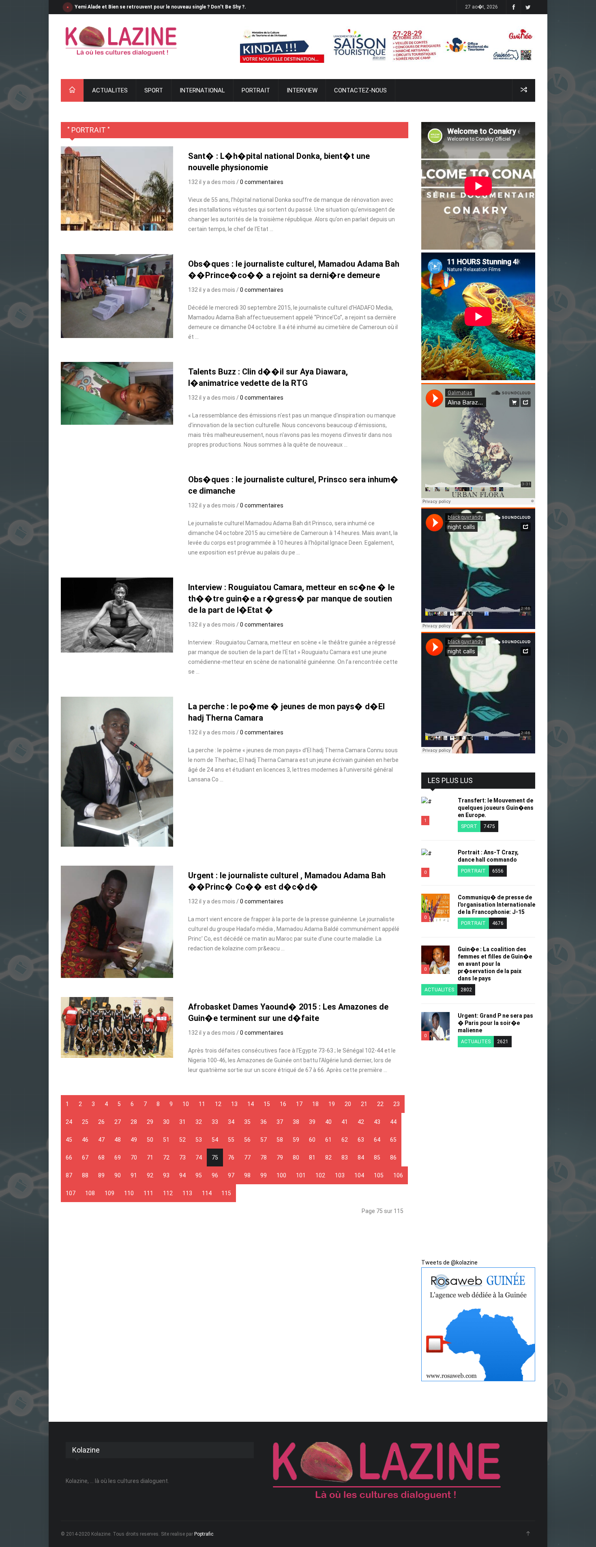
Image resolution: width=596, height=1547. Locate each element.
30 (166, 1122)
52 (182, 1139)
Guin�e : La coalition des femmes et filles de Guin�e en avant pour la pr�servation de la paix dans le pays (495, 964)
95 (198, 1175)
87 (69, 1175)
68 (101, 1157)
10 (185, 1104)
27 (117, 1122)
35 (247, 1122)
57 (263, 1139)
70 (134, 1157)
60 (312, 1139)
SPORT (153, 90)
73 (182, 1157)
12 (218, 1104)
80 (296, 1157)
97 (231, 1175)
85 (377, 1157)
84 (361, 1157)
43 (377, 1122)
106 (398, 1175)
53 (198, 1139)
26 (101, 1122)
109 (109, 1193)
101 (301, 1175)
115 (226, 1193)
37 (280, 1122)
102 (320, 1175)
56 (247, 1139)
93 (166, 1175)
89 (101, 1175)
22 (380, 1104)
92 (150, 1175)
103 (340, 1175)
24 (69, 1122)
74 (198, 1157)
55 (231, 1139)
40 (328, 1122)
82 (328, 1157)
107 (70, 1193)
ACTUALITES (110, 90)
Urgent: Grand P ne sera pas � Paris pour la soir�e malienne (495, 1022)
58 (280, 1139)
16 (283, 1104)
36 (263, 1122)
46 (85, 1139)
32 (198, 1122)
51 (166, 1139)
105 (379, 1175)
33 (215, 1122)
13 (234, 1104)
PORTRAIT (256, 90)
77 (247, 1157)
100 (281, 1175)
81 (312, 1157)
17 (299, 1104)
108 (90, 1193)
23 (396, 1104)
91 (134, 1175)
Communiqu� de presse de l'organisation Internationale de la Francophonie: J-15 (496, 904)
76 (231, 1157)
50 (150, 1139)
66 (69, 1157)
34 (231, 1122)
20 (348, 1104)
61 (328, 1139)
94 (182, 1175)
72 (166, 1157)
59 (296, 1139)
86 (393, 1157)
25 (85, 1122)
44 (393, 1122)
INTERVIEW (302, 90)
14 (250, 1104)
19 (331, 1104)
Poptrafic (203, 1534)
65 (393, 1139)
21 (364, 1104)
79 (280, 1157)
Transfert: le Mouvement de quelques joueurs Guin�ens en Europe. (496, 807)
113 (187, 1193)
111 (148, 1193)
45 (69, 1139)
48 (117, 1139)
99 (263, 1175)
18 (315, 1104)
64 (377, 1139)
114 (207, 1193)
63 (361, 1139)
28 (134, 1122)
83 (344, 1157)
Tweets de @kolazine (449, 1262)
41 (344, 1122)
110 (129, 1193)
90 (117, 1175)
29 (150, 1122)
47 (101, 1139)
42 (361, 1122)
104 (359, 1175)
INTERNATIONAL (202, 90)
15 (267, 1104)
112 (168, 1193)
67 (85, 1157)
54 (215, 1139)
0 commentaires (261, 182)
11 (202, 1104)
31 (182, 1122)
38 (296, 1122)
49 (134, 1139)
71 (150, 1157)
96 (215, 1175)
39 (312, 1122)
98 (247, 1175)
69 (117, 1157)
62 (344, 1139)
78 (263, 1157)
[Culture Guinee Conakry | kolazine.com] (121, 41)
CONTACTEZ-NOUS (360, 90)
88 (85, 1175)
